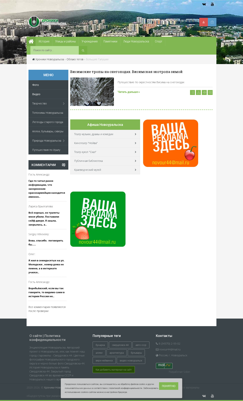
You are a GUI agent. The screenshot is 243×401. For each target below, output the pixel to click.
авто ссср (141, 345)
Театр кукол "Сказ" (85, 152)
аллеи (99, 352)
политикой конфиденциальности (125, 388)
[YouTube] (212, 4)
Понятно (168, 386)
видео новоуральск (131, 360)
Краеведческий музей (87, 170)
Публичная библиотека (88, 161)
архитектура (117, 352)
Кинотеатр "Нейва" (86, 143)
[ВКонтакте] (204, 4)
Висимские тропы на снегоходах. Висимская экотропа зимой (126, 71)
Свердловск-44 (120, 345)
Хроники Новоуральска (50, 59)
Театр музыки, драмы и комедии (93, 134)
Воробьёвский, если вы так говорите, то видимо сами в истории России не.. (46, 292)
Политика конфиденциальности (47, 338)
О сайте (35, 336)
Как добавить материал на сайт (114, 369)
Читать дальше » (129, 91)
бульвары (136, 352)
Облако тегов (75, 59)
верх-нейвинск (104, 360)
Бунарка (100, 345)
